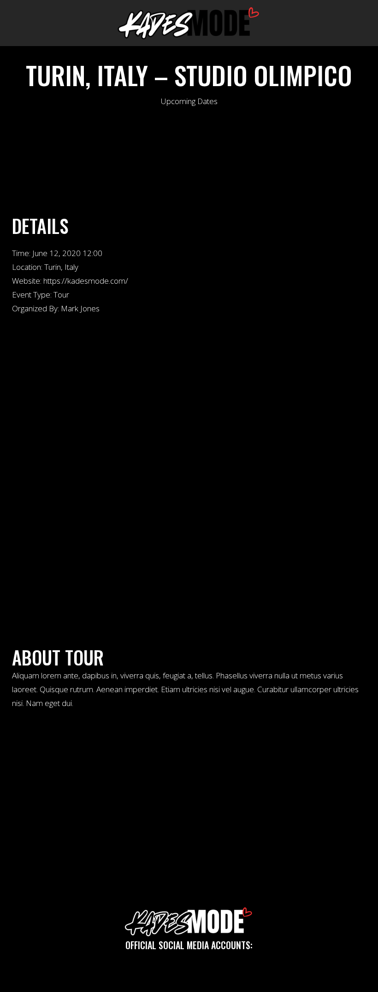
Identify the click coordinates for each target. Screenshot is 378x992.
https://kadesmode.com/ (85, 280)
